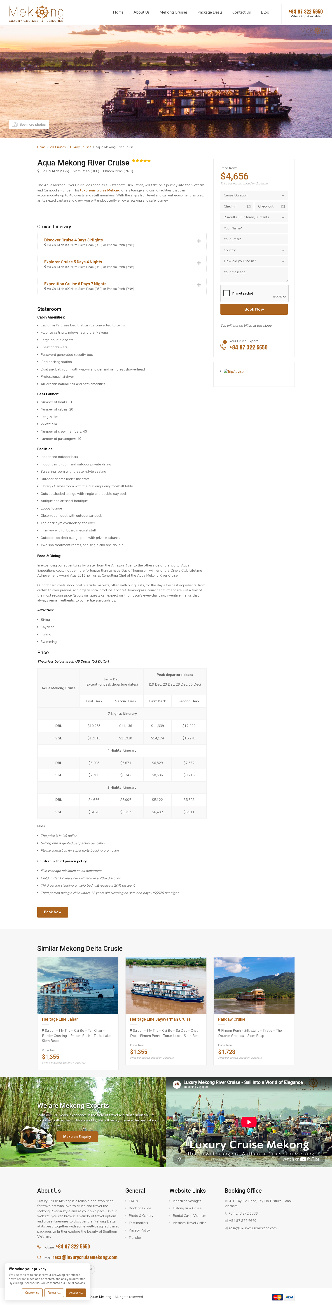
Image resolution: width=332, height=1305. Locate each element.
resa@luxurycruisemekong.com (84, 1256)
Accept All (76, 1293)
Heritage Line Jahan (60, 1019)
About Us (141, 12)
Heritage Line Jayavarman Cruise (160, 1019)
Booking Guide (140, 1208)
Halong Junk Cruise (187, 1208)
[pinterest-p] (90, 1269)
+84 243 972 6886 (243, 1213)
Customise (32, 1293)
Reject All (54, 1293)
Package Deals (210, 12)
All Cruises (58, 147)
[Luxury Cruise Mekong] (36, 13)
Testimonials (138, 1223)
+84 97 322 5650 (73, 1246)
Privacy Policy (139, 1230)
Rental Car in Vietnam (189, 1215)
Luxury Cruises (80, 147)
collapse (121, 242)
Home (118, 12)
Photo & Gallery (141, 1215)
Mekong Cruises (174, 12)
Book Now (52, 912)
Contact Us (241, 12)
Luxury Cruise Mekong (94, 1297)
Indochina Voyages (187, 1201)
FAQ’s (133, 1201)
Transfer (135, 1237)
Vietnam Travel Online (190, 1223)
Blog (265, 12)
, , (246, 217)
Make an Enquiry (77, 1137)
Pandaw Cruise (231, 1019)
